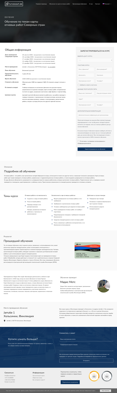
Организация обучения (80, 4)
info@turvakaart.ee (10, 375)
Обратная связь (37, 378)
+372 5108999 (9, 378)
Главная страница (41, 4)
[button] (110, 4)
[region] (58, 390)
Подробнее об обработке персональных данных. (91, 356)
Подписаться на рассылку (70, 382)
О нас (91, 4)
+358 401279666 (10, 380)
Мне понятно (105, 390)
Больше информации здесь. (88, 390)
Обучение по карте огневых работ (59, 4)
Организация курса (39, 375)
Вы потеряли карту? (39, 380)
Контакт (97, 4)
